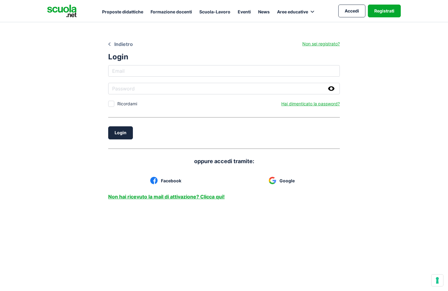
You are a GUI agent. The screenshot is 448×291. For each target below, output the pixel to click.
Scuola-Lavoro (214, 11)
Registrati (384, 10)
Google (287, 180)
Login (120, 132)
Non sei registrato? (321, 43)
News (264, 11)
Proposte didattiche (122, 11)
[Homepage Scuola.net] (61, 11)
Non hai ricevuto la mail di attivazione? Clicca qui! (166, 197)
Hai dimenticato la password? (310, 103)
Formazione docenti (171, 11)
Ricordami (127, 103)
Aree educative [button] (292, 11)
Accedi (352, 10)
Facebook (171, 180)
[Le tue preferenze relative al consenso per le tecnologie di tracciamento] (437, 280)
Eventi (244, 11)
